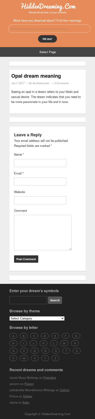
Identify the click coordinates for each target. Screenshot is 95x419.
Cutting (64, 390)
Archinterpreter (41, 83)
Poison (29, 384)
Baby (26, 402)
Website (19, 192)
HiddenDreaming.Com (47, 6)
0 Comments (61, 83)
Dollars (27, 396)
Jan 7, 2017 (17, 83)
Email (19, 173)
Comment (20, 210)
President (49, 377)
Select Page (47, 52)
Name (19, 154)
